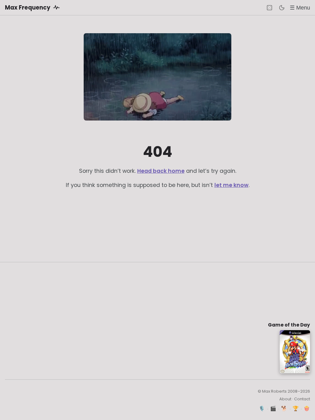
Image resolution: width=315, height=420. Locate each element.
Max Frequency (28, 7)
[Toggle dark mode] (281, 7)
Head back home (161, 171)
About (285, 399)
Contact (302, 399)
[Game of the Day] (269, 7)
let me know (231, 185)
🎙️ (262, 408)
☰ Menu (300, 7)
